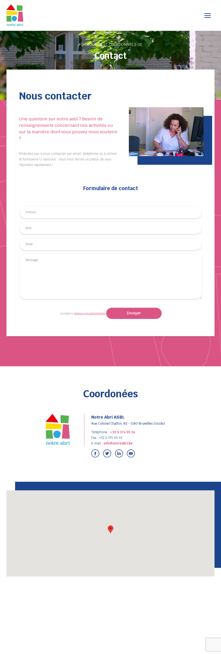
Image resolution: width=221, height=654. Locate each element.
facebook (95, 453)
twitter (107, 453)
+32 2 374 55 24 (122, 432)
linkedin (119, 453)
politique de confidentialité (89, 313)
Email (131, 453)
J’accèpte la (82, 313)
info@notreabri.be (118, 443)
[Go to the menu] (207, 15)
